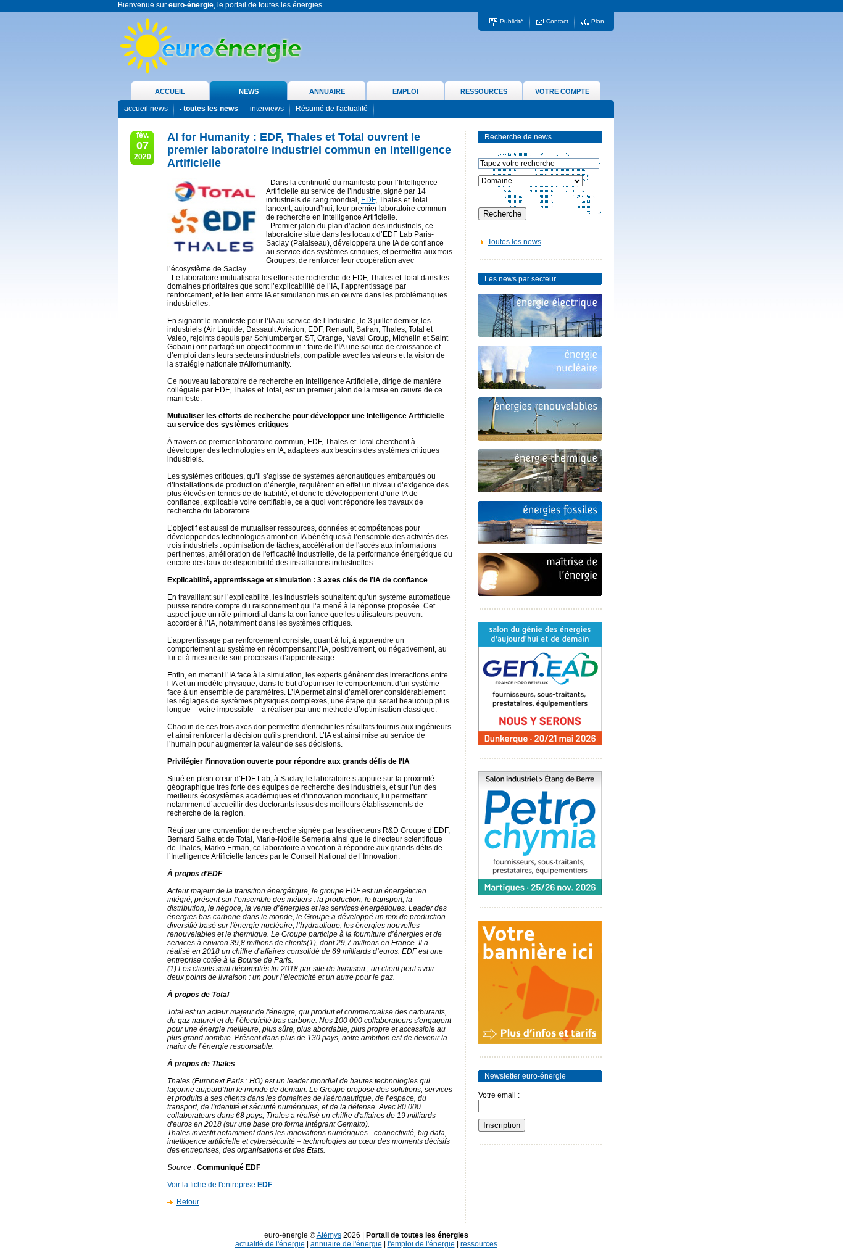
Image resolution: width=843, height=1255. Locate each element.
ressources (478, 1244)
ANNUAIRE (327, 91)
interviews (267, 108)
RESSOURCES (483, 91)
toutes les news (210, 108)
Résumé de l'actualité (332, 108)
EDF (368, 200)
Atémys (329, 1235)
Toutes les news (514, 242)
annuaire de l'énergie (346, 1244)
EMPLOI (405, 91)
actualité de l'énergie (270, 1244)
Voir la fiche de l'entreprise (219, 1184)
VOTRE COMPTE (562, 91)
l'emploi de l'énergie (421, 1244)
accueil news (146, 108)
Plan (597, 21)
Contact (557, 21)
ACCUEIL (170, 91)
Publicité (512, 21)
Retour (187, 1202)
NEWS (249, 91)
